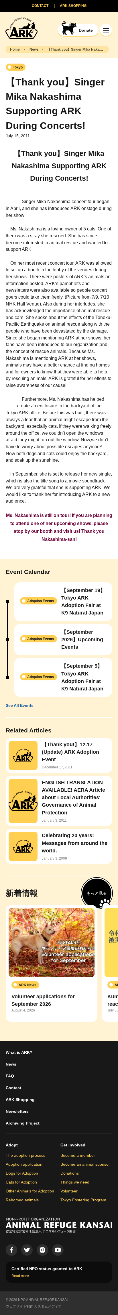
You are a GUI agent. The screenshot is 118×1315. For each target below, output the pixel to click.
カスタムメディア (48, 1306)
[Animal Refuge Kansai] (21, 28)
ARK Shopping (20, 1099)
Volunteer (69, 1191)
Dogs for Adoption (22, 1173)
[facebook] (11, 1250)
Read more (20, 1276)
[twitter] (27, 1250)
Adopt (12, 1145)
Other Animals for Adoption (30, 1191)
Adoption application (24, 1164)
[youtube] (58, 1250)
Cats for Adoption (21, 1182)
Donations (69, 1173)
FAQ (10, 1076)
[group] (51, 963)
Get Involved (72, 1145)
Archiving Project (23, 1123)
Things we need (74, 1182)
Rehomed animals (22, 1200)
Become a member (77, 1155)
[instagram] (42, 1250)
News (11, 1064)
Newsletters (17, 1111)
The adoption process (25, 1155)
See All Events (20, 705)
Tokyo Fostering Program (83, 1200)
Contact (13, 1087)
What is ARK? (19, 1052)
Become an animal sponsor (85, 1164)
